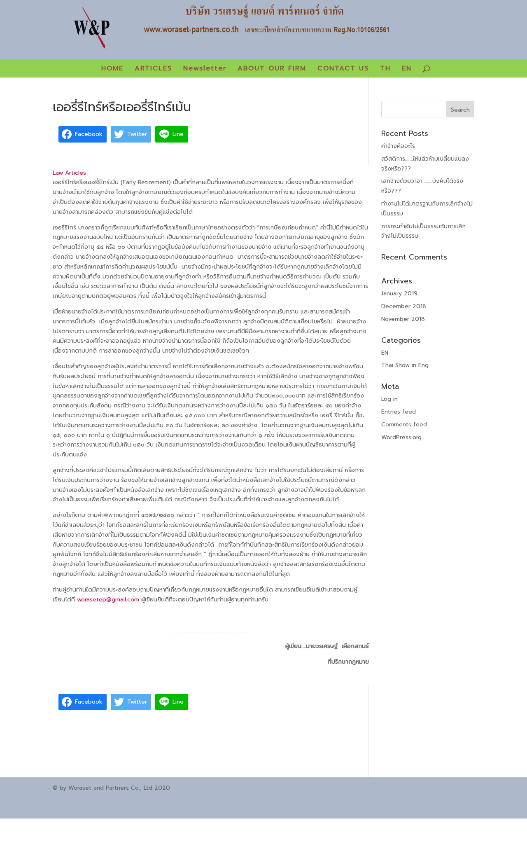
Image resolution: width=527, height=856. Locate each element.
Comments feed (404, 424)
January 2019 (399, 293)
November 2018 (403, 319)
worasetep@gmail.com (108, 599)
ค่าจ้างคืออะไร (398, 146)
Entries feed (398, 411)
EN (407, 69)
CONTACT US (343, 69)
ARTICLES (153, 69)
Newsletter (204, 69)
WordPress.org (401, 437)
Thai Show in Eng (405, 365)
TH (385, 69)
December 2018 (403, 306)
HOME (112, 69)
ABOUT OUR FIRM (272, 69)
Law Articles (69, 172)
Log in (389, 399)
